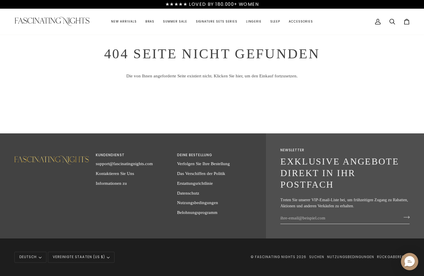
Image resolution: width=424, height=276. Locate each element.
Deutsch (28, 257)
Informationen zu (111, 183)
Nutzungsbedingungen (197, 202)
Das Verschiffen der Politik (201, 173)
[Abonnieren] (405, 217)
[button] (124, 22)
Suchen (316, 257)
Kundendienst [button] (110, 155)
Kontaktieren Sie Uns (115, 173)
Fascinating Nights (275, 257)
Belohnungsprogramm (197, 212)
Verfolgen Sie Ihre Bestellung (203, 163)
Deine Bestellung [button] (194, 155)
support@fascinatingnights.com (124, 163)
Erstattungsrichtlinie (195, 183)
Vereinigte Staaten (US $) (79, 257)
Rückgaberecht (393, 257)
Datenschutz (188, 193)
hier (239, 75)
